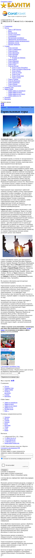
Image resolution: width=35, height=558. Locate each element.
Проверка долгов (13, 43)
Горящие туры (9, 87)
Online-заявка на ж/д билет (16, 94)
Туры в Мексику (13, 62)
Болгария (7, 425)
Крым (6, 430)
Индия (6, 419)
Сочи (6, 428)
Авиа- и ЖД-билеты (14, 29)
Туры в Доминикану (14, 49)
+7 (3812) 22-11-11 (10, 438)
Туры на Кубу (12, 59)
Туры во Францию (14, 81)
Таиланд (7, 417)
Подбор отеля (12, 33)
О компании (8, 26)
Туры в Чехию (12, 84)
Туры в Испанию (13, 52)
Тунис (6, 427)
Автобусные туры (6, 350)
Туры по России (13, 66)
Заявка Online (8, 89)
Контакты (7, 99)
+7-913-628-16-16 (9, 440)
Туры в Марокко (13, 61)
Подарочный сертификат (16, 38)
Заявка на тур (8, 407)
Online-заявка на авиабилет (16, 91)
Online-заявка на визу (15, 92)
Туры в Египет (13, 51)
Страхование (12, 36)
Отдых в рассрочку (14, 34)
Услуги (6, 28)
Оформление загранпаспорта (17, 39)
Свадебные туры (14, 366)
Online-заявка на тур (14, 95)
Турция (6, 420)
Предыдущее (5, 349)
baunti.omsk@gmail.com (11, 443)
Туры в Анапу (16, 77)
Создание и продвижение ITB (10, 448)
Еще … (6, 411)
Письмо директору (14, 44)
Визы (10, 31)
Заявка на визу (9, 404)
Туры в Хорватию (14, 82)
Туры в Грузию (13, 48)
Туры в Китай (12, 56)
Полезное (7, 97)
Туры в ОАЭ (12, 64)
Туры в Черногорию (14, 86)
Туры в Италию (13, 54)
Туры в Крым (16, 71)
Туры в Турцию (13, 79)
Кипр (6, 423)
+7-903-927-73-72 (9, 441)
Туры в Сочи (16, 74)
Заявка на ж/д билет (10, 406)
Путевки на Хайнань (18, 57)
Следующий (5, 366)
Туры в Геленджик (18, 76)
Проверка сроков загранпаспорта (18, 41)
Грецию (6, 422)
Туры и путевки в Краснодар (21, 69)
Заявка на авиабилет (10, 402)
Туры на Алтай (17, 72)
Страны (6, 46)
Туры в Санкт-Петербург (20, 67)
